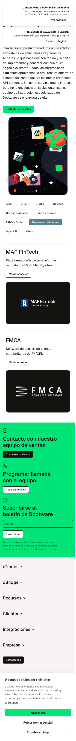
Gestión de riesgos (17, 213)
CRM (24, 203)
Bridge (40, 203)
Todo (9, 203)
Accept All (38, 713)
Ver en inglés (58, 19)
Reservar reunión (16, 489)
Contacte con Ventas (18, 454)
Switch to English (56, 41)
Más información (18, 274)
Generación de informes (46, 222)
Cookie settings (38, 732)
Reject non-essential (38, 722)
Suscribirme (13, 534)
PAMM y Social (14, 222)
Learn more (12, 702)
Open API (11, 231)
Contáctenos (13, 659)
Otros (29, 231)
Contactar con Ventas (18, 109)
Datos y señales (46, 213)
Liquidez (58, 203)
